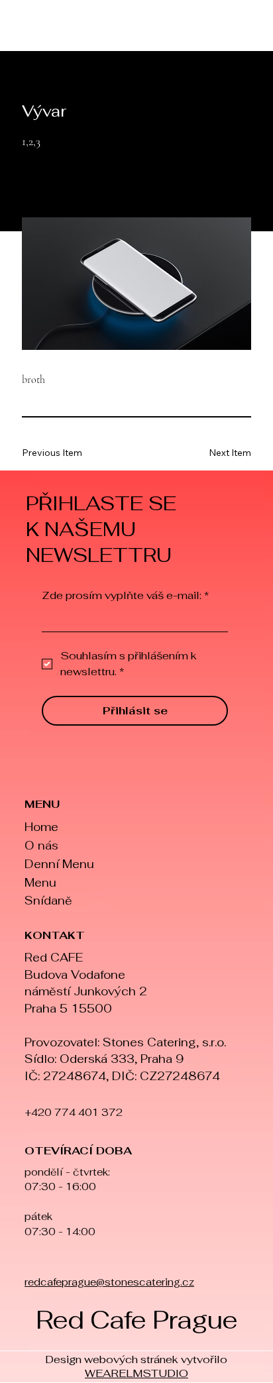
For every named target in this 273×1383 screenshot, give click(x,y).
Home (41, 827)
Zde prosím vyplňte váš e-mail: (125, 595)
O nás (41, 845)
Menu (40, 882)
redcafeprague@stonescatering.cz (109, 1282)
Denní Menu (59, 864)
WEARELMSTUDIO (136, 1373)
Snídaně (48, 900)
